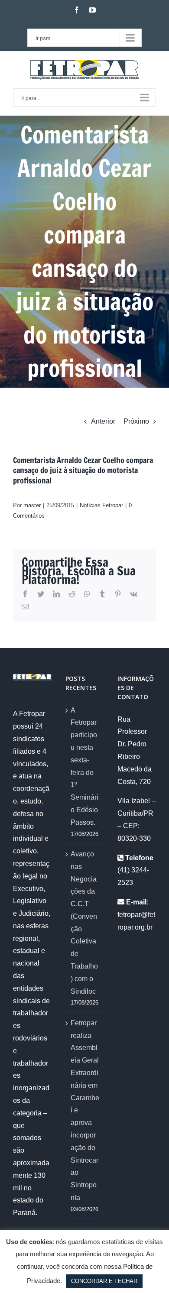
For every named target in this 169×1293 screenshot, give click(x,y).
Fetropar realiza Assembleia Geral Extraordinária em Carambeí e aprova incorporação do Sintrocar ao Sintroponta (85, 1110)
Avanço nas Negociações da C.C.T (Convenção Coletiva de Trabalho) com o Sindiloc (84, 922)
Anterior (103, 421)
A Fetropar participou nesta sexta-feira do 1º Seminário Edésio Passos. (84, 766)
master (32, 505)
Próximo (136, 421)
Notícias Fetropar (101, 505)
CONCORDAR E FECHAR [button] (104, 1281)
